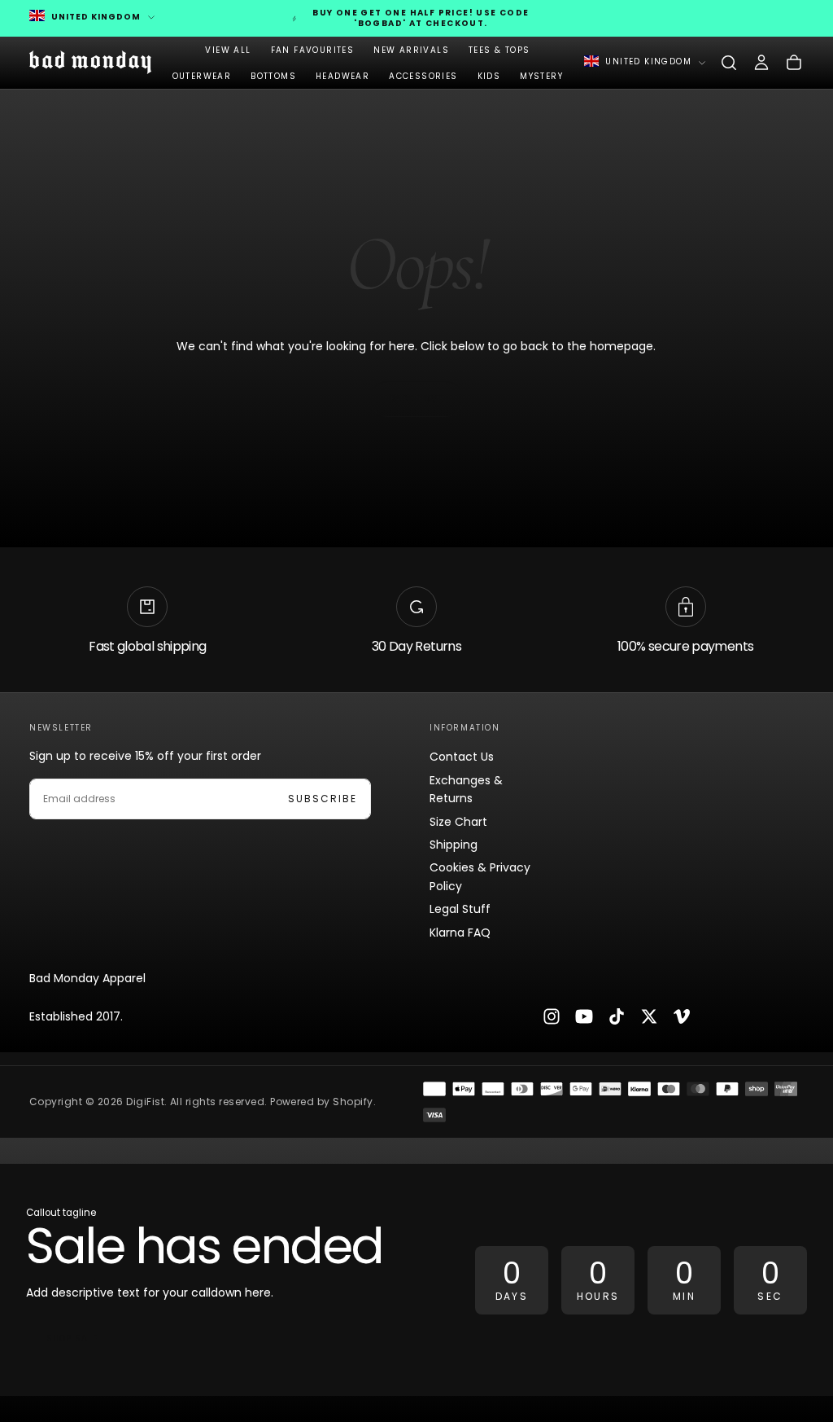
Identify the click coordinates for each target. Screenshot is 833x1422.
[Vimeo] (681, 1016)
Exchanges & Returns (466, 789)
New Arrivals (411, 50)
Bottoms (273, 76)
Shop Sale (72, 1338)
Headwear (342, 76)
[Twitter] (649, 1016)
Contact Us (462, 756)
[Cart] (794, 63)
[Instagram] (551, 1016)
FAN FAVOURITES (313, 50)
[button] (729, 63)
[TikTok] (616, 1016)
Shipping (454, 844)
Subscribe (322, 798)
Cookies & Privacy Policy (480, 876)
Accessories (423, 76)
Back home (416, 399)
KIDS (489, 76)
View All (228, 50)
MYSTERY (541, 76)
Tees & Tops (499, 50)
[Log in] (761, 63)
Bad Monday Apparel (87, 978)
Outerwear (202, 76)
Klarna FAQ (460, 932)
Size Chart (458, 822)
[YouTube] (584, 1016)
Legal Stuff (460, 909)
